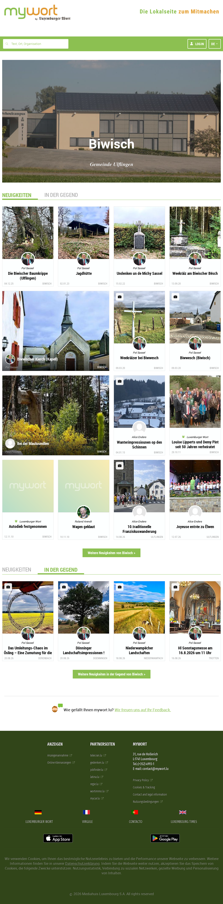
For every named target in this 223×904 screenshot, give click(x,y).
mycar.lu (95, 798)
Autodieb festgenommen (28, 526)
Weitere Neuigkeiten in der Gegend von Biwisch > (111, 674)
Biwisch (46, 283)
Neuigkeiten (16, 569)
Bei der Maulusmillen (33, 443)
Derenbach (44, 658)
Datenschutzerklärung (82, 863)
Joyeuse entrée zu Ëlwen (195, 526)
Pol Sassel (11, 367)
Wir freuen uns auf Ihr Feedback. (143, 709)
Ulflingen (157, 536)
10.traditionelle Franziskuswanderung (139, 529)
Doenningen (100, 658)
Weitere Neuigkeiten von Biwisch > (111, 552)
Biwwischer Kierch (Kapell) (37, 359)
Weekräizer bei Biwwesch (139, 357)
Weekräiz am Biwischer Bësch (195, 273)
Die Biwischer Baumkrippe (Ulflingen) (28, 276)
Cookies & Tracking (144, 787)
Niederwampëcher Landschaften (139, 650)
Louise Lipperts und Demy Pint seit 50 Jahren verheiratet (195, 444)
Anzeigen (55, 744)
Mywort (140, 744)
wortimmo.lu (97, 791)
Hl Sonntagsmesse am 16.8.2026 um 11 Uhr (195, 650)
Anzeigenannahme (58, 755)
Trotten (214, 658)
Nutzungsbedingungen (146, 802)
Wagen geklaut (83, 526)
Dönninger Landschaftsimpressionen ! (83, 650)
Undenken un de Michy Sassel (139, 273)
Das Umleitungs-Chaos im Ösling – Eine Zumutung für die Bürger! (28, 652)
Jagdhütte (84, 273)
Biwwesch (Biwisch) (195, 357)
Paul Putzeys (13, 451)
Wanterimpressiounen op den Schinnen (139, 445)
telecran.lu (96, 755)
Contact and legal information (150, 794)
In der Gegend (61, 194)
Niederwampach (153, 658)
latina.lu (95, 777)
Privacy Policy (141, 780)
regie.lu (94, 784)
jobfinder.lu (97, 770)
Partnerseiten (102, 744)
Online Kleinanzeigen (59, 762)
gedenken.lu (97, 762)
